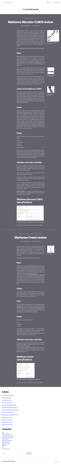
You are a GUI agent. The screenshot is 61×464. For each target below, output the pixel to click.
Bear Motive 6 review (7, 417)
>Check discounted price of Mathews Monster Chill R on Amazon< (30, 48)
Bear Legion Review (6, 400)
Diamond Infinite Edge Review (9, 405)
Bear (3, 432)
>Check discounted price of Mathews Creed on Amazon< (28, 258)
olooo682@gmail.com (27, 25)
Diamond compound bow (8, 437)
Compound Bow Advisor (10, 461)
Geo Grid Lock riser (25, 225)
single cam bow (38, 233)
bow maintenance (6, 434)
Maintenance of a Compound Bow (10, 414)
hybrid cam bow (6, 442)
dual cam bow (5, 439)
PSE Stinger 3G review (7, 424)
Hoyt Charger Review (7, 402)
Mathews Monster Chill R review (30, 22)
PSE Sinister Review (6, 397)
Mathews (36, 18)
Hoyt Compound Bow (7, 440)
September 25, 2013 (37, 241)
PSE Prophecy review (7, 422)
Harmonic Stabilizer (39, 225)
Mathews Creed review (30, 237)
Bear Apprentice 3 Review (8, 395)
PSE (3, 447)
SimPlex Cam (31, 382)
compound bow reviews (28, 18)
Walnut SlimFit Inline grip (38, 382)
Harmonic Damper (32, 225)
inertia (38, 124)
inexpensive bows (6, 443)
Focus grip (20, 225)
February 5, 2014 (37, 25)
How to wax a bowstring (7, 412)
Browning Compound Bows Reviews (10, 410)
